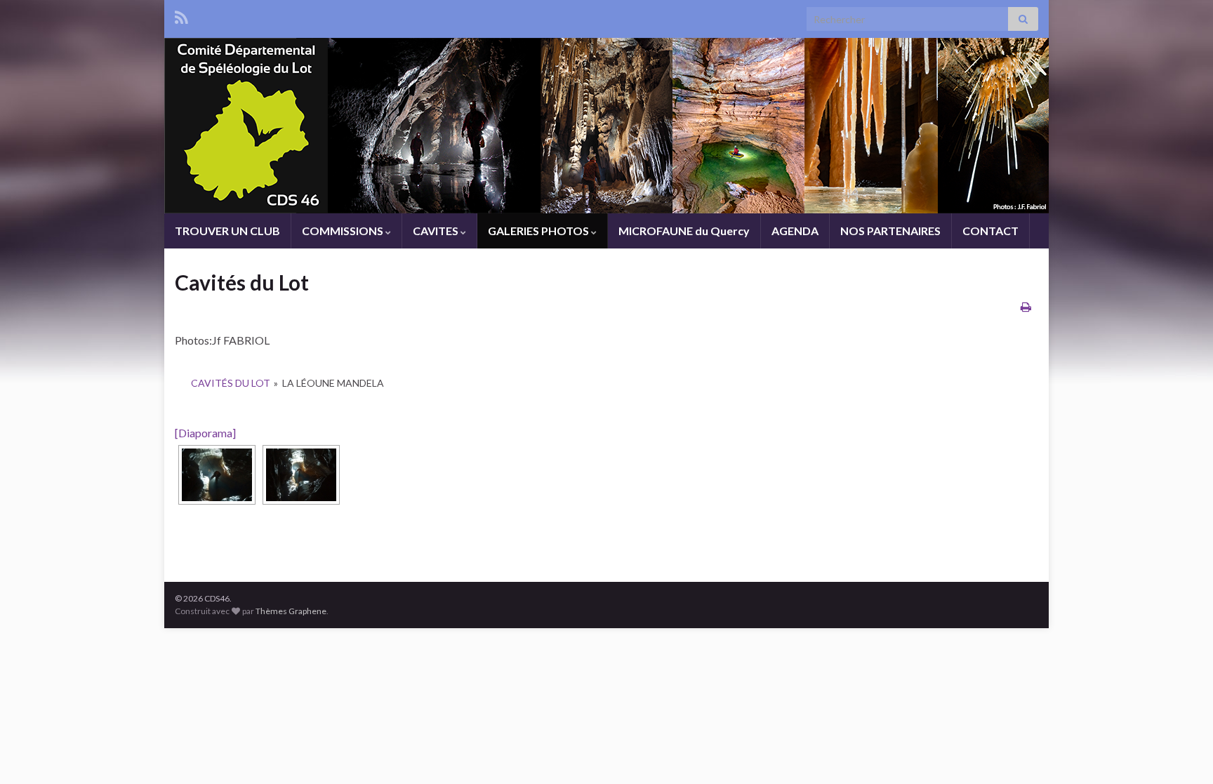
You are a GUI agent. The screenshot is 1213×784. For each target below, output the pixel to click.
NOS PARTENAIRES (890, 230)
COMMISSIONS (343, 230)
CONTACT (990, 230)
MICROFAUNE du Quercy (684, 230)
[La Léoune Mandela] (217, 475)
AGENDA (794, 230)
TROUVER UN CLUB (227, 230)
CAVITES (436, 230)
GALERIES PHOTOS (539, 230)
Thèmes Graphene (291, 611)
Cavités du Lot (230, 383)
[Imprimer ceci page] (1026, 306)
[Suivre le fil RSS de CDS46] (181, 15)
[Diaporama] (205, 432)
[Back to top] (1181, 752)
